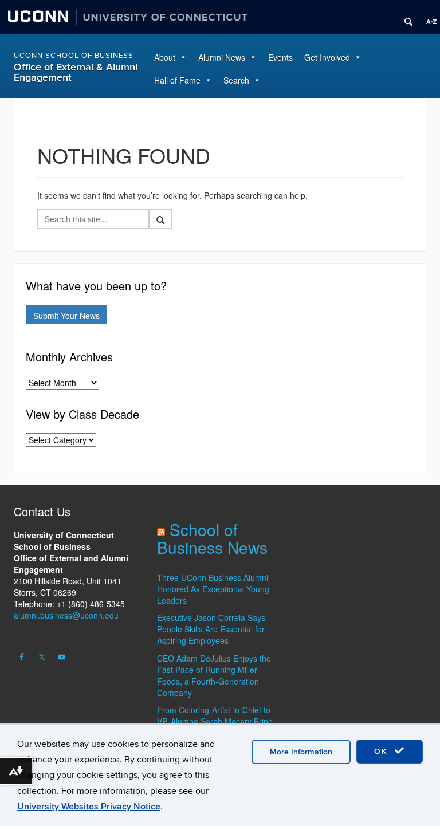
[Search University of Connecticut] (404, 17)
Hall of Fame (177, 80)
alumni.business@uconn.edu (66, 615)
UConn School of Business (73, 55)
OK (382, 751)
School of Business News (212, 538)
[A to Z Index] (427, 17)
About (164, 57)
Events (280, 57)
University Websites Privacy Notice (88, 806)
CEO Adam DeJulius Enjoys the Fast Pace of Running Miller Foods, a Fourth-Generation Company (214, 675)
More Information (301, 752)
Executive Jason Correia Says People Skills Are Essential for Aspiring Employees (211, 629)
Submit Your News (66, 315)
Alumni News (221, 57)
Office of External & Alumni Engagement (76, 72)
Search (236, 80)
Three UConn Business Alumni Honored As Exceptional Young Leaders (213, 589)
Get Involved (327, 57)
